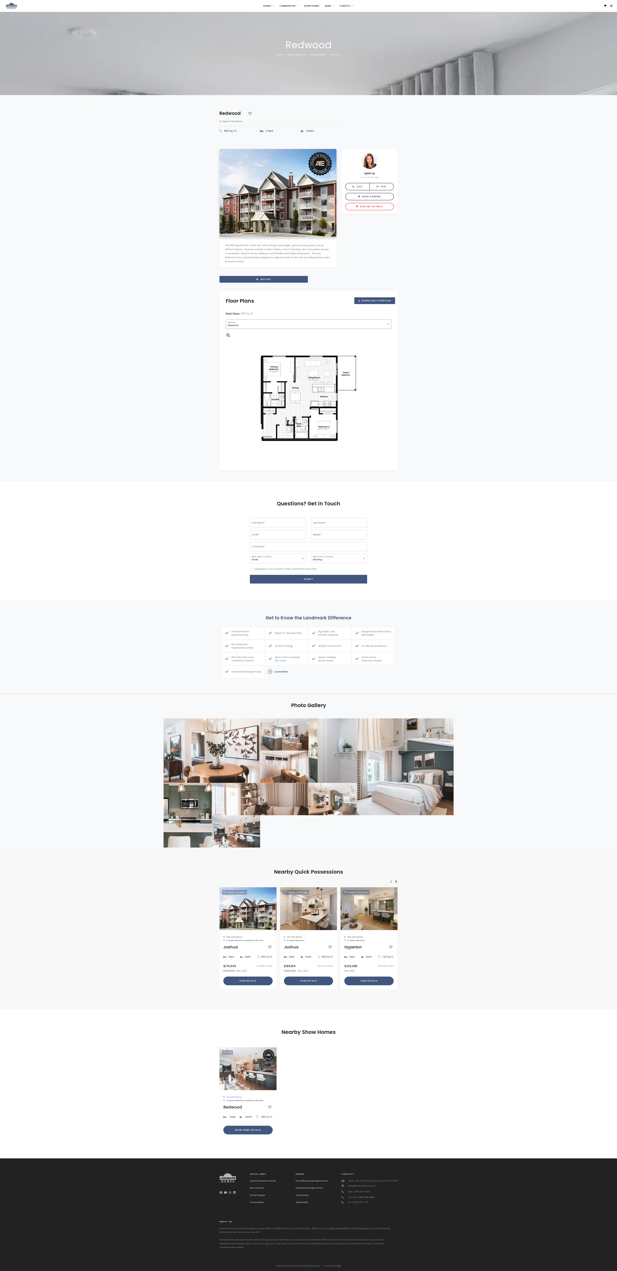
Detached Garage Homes (309, 1187)
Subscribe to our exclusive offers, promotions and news (285, 569)
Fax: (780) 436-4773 (358, 1202)
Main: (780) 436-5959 (359, 1191)
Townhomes (302, 1195)
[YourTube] (225, 1192)
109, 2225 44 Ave (233, 1097)
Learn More (281, 671)
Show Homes (257, 1187)
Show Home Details (248, 1130)
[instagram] (230, 1192)
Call (359, 186)
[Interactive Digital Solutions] (338, 1265)
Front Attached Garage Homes (312, 1180)
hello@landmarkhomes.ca (362, 1185)
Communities (257, 1202)
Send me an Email (371, 206)
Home (280, 54)
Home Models (318, 54)
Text (383, 186)
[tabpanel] (308, 388)
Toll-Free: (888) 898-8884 (361, 1197)
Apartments (302, 1202)
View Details (248, 980)
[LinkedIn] (234, 1192)
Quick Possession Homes (263, 1180)
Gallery (265, 279)
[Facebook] (221, 1192)
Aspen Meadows (296, 54)
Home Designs (257, 1195)
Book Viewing (371, 196)
